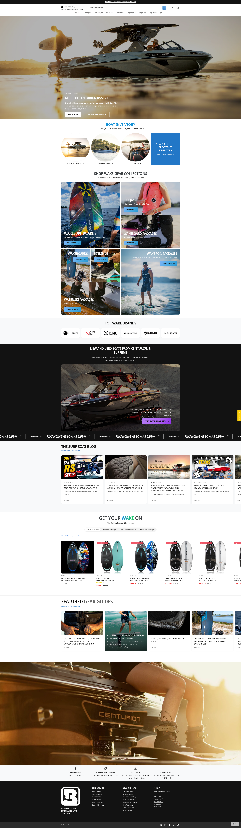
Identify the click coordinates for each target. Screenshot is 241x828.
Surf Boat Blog (127, 810)
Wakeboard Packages (128, 530)
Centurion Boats (75, 163)
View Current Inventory (155, 421)
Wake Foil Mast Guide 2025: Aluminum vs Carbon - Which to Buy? (125, 637)
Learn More (73, 115)
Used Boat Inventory (129, 799)
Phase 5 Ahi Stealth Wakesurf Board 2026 (208, 579)
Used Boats (135, 163)
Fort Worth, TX (158, 801)
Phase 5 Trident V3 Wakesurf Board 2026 (105, 579)
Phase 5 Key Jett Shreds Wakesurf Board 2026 (140, 579)
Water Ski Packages (147, 530)
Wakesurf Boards (93, 530)
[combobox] (127, 7)
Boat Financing (128, 805)
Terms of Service (97, 802)
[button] (177, 7)
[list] (120, 333)
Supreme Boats (105, 163)
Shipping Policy (97, 794)
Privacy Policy (96, 799)
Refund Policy (96, 797)
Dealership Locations (130, 802)
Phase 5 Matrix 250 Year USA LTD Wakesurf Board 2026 (73, 579)
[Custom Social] (178, 825)
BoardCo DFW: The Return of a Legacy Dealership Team (209, 487)
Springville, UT (158, 799)
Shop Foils (167, 263)
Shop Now (130, 209)
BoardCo (68, 825)
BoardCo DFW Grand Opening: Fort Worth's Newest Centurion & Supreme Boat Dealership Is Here (168, 488)
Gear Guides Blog (98, 805)
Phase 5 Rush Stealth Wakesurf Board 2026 (174, 579)
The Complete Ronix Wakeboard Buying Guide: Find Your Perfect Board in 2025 (210, 641)
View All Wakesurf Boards (70, 536)
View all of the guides (69, 606)
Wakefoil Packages (109, 530)
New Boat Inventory (129, 797)
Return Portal (96, 791)
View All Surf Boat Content (70, 451)
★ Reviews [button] (239, 416)
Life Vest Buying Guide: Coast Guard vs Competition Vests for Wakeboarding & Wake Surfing (82, 641)
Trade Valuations (128, 808)
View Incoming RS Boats (96, 115)
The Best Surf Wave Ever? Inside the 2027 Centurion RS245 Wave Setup (81, 487)
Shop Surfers (72, 243)
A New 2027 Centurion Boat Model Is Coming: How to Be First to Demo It (125, 487)
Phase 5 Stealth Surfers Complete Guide (168, 640)
